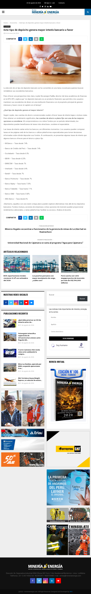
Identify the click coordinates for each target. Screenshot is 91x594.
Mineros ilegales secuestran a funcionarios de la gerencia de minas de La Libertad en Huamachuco (45, 230)
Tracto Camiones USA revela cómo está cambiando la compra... (29, 351)
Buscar (51, 295)
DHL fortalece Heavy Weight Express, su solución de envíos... (30, 379)
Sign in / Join (50, 3)
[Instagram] (45, 580)
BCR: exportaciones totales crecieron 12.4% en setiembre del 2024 (16, 278)
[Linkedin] (52, 580)
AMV (71, 591)
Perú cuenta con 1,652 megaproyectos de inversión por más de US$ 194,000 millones (72, 279)
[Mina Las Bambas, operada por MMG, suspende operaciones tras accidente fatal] (10, 367)
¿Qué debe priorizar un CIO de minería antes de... (29, 321)
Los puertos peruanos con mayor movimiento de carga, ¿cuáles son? (43, 278)
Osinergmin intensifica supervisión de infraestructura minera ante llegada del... (29, 336)
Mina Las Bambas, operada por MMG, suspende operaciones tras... (29, 366)
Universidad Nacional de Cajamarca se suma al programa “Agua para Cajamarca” (45, 243)
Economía (7, 26)
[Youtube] (58, 580)
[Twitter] (39, 580)
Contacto (62, 3)
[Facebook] (32, 580)
